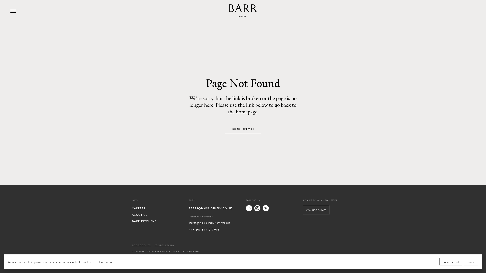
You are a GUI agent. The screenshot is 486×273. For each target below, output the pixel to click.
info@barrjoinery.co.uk (209, 223)
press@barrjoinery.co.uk (210, 208)
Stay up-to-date (316, 209)
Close (471, 262)
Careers (138, 208)
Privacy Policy (164, 244)
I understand (451, 262)
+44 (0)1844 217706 (204, 229)
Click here (89, 262)
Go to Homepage (243, 128)
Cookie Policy (141, 244)
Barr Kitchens (144, 221)
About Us (140, 214)
